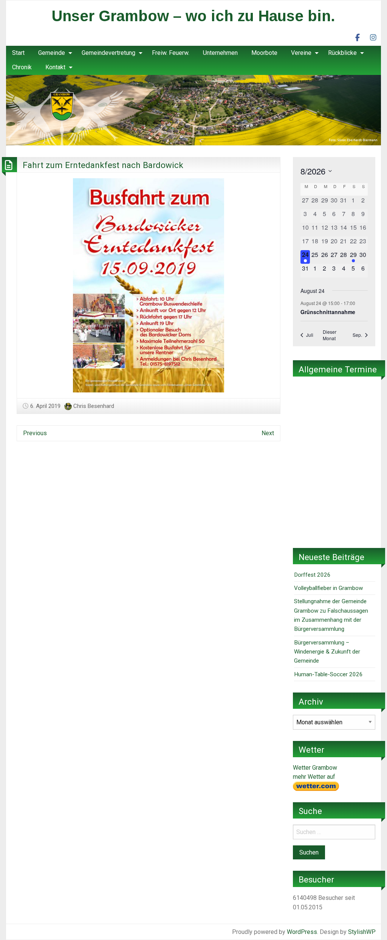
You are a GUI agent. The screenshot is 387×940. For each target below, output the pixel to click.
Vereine (301, 52)
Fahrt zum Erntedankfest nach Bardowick (103, 165)
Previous (35, 433)
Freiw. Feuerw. (170, 52)
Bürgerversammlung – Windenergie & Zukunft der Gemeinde (327, 652)
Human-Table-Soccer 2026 (328, 674)
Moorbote (264, 52)
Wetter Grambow (315, 767)
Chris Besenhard (93, 406)
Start (18, 52)
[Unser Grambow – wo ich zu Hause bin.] (193, 109)
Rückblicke (342, 52)
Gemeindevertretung (108, 52)
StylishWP (362, 931)
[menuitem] (18, 53)
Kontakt (55, 67)
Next (268, 433)
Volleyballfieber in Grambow (328, 588)
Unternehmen (220, 52)
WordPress (302, 931)
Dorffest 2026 (312, 574)
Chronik (22, 67)
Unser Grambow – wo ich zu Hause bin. (193, 16)
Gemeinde (51, 52)
